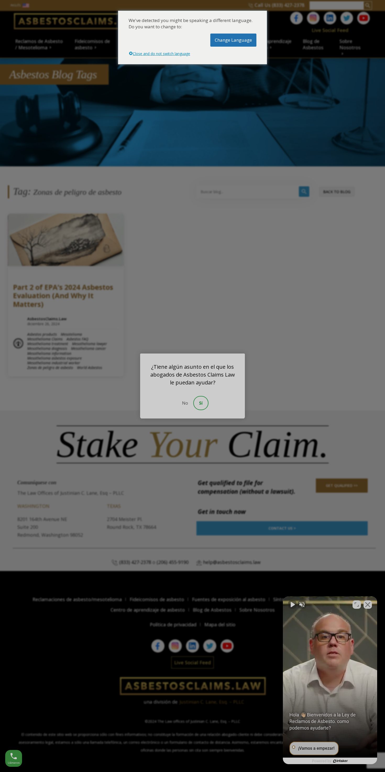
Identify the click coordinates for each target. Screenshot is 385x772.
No (185, 403)
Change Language (233, 40)
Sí (201, 403)
